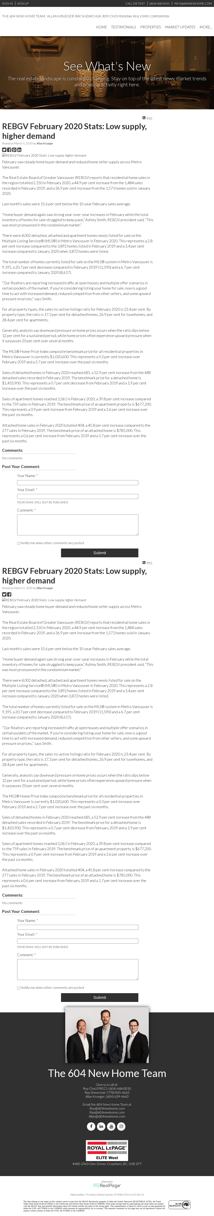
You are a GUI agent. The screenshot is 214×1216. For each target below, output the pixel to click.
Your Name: (26, 475)
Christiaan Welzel (94, 1194)
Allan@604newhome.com (107, 1116)
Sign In (7, 3)
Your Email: (26, 489)
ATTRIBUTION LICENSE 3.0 (129, 1194)
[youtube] (112, 1126)
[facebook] (92, 1126)
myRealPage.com (107, 1186)
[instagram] (122, 1126)
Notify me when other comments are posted (52, 543)
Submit (99, 553)
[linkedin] (102, 1126)
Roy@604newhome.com (107, 1108)
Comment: (25, 510)
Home (101, 27)
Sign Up (22, 3)
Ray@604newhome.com (107, 1112)
